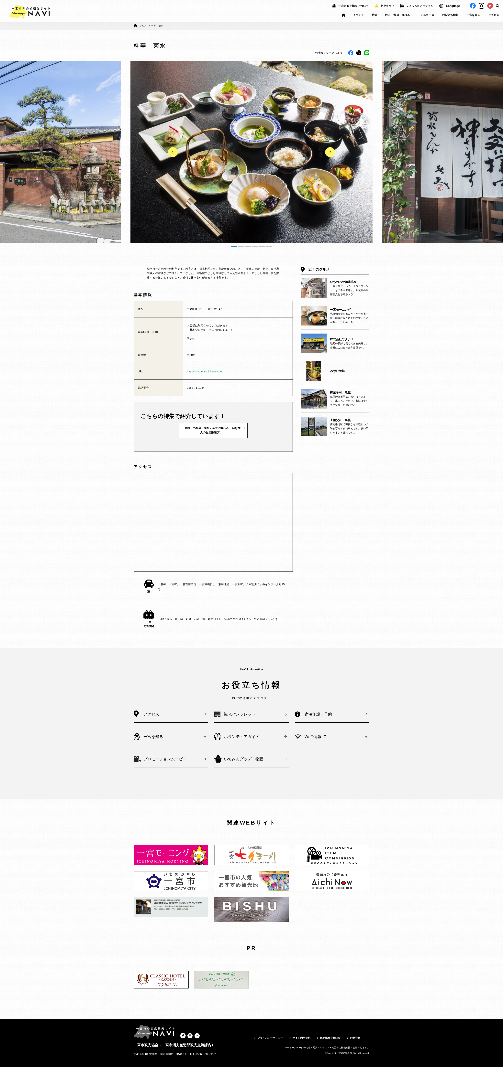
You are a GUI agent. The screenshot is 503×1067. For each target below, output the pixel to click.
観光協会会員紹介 (330, 1037)
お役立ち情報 (450, 14)
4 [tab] (255, 246)
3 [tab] (248, 246)
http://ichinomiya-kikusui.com (205, 371)
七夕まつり (387, 5)
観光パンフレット (239, 714)
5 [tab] (262, 246)
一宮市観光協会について (353, 5)
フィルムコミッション (419, 5)
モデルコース (426, 14)
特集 (374, 14)
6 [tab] (269, 246)
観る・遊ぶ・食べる (397, 14)
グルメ (143, 25)
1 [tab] (234, 246)
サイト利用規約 (301, 1037)
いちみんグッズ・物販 (243, 759)
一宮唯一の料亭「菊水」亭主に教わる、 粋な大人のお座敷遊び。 (211, 430)
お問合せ (355, 1037)
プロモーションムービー (165, 759)
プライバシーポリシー (270, 1037)
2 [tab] (241, 246)
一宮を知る (473, 14)
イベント (358, 14)
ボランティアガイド (241, 736)
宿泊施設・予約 (318, 714)
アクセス (493, 14)
